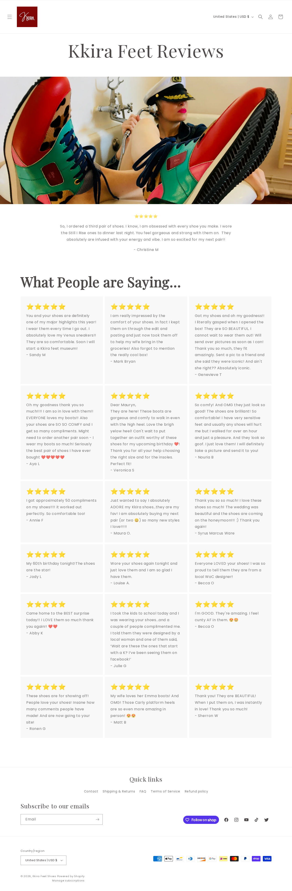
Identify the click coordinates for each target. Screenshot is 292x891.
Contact (91, 791)
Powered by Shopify (71, 876)
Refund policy (196, 791)
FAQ (143, 791)
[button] (10, 17)
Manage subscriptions (68, 880)
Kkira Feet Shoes (44, 876)
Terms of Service (165, 791)
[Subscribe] (97, 819)
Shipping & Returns (119, 791)
